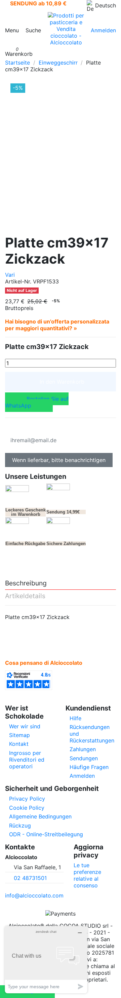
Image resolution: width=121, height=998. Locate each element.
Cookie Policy (26, 807)
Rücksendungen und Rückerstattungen (92, 734)
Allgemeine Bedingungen (40, 816)
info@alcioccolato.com (34, 895)
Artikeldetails (25, 596)
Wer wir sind (24, 726)
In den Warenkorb (62, 381)
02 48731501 (30, 878)
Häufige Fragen (89, 767)
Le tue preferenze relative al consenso (87, 875)
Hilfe (75, 718)
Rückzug (20, 825)
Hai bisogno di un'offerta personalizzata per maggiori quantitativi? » (57, 325)
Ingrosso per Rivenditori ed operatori (26, 760)
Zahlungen (83, 749)
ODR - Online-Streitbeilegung (46, 834)
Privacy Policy (27, 798)
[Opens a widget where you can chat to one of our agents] (46, 959)
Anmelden (82, 775)
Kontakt (19, 743)
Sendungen (84, 758)
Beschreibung (26, 583)
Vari (10, 274)
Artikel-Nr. (18, 281)
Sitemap (19, 735)
